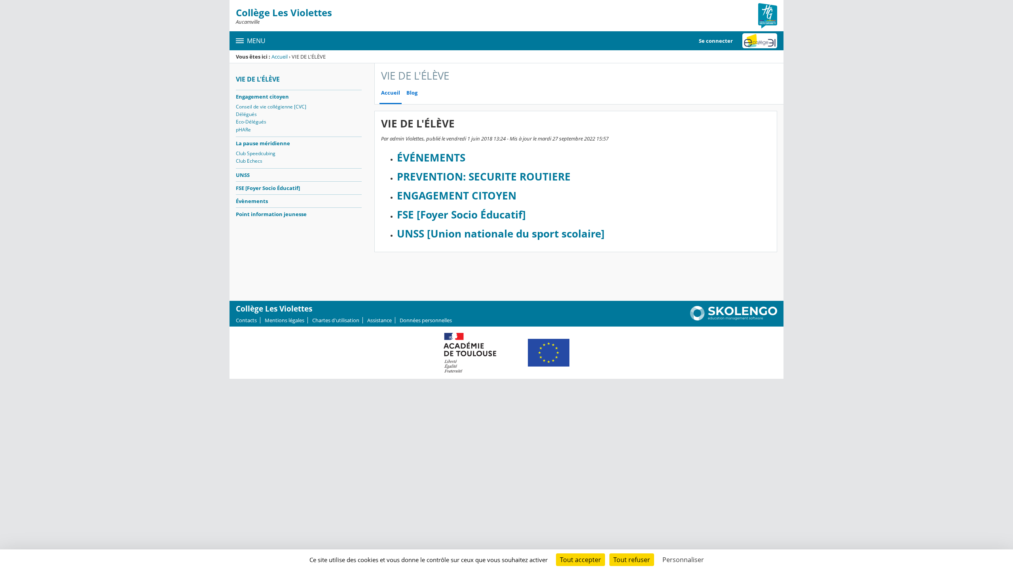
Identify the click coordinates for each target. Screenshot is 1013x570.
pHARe (243, 129)
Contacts (246, 320)
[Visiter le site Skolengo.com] (733, 318)
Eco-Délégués (251, 121)
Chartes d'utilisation (335, 320)
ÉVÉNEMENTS (431, 158)
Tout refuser (631, 559)
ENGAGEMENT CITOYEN (456, 196)
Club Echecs (249, 161)
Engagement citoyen (262, 96)
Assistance (379, 320)
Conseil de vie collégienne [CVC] (271, 106)
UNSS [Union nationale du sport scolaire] (501, 234)
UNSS (243, 175)
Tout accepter (580, 559)
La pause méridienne (263, 143)
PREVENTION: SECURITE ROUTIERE (484, 177)
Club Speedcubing (255, 153)
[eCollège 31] (759, 40)
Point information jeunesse (271, 214)
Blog (411, 92)
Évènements (252, 201)
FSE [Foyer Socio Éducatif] (268, 188)
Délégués (246, 114)
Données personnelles (426, 320)
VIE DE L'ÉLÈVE (258, 79)
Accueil (279, 56)
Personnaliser (683, 559)
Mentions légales (284, 320)
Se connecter (716, 40)
